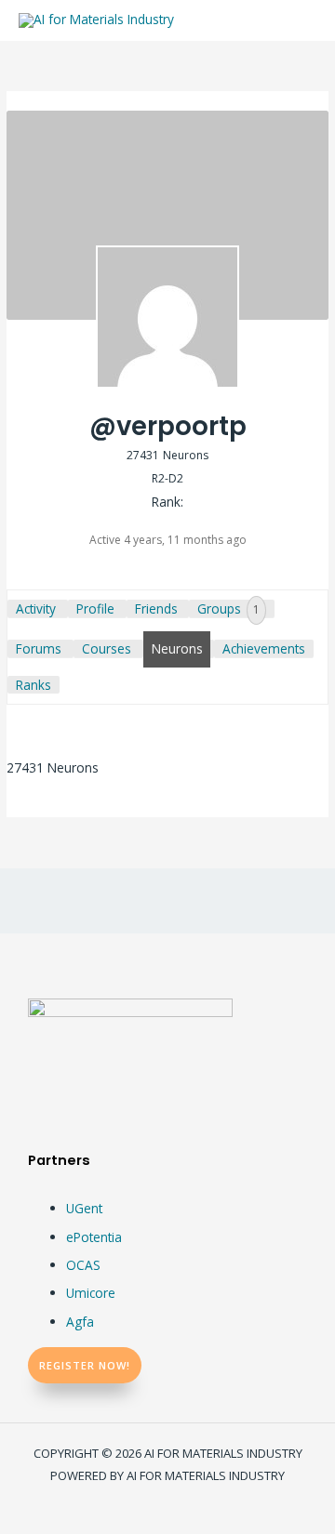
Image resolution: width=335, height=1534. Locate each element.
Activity (36, 608)
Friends (156, 608)
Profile (95, 608)
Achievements (263, 648)
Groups (228, 608)
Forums (38, 648)
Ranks (33, 685)
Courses (106, 648)
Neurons (177, 648)
